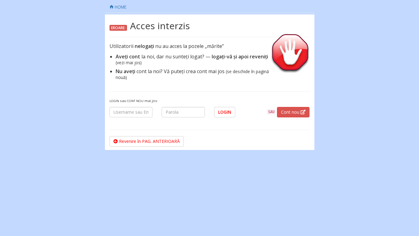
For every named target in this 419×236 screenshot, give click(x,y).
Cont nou (291, 112)
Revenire (149, 141)
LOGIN (224, 112)
